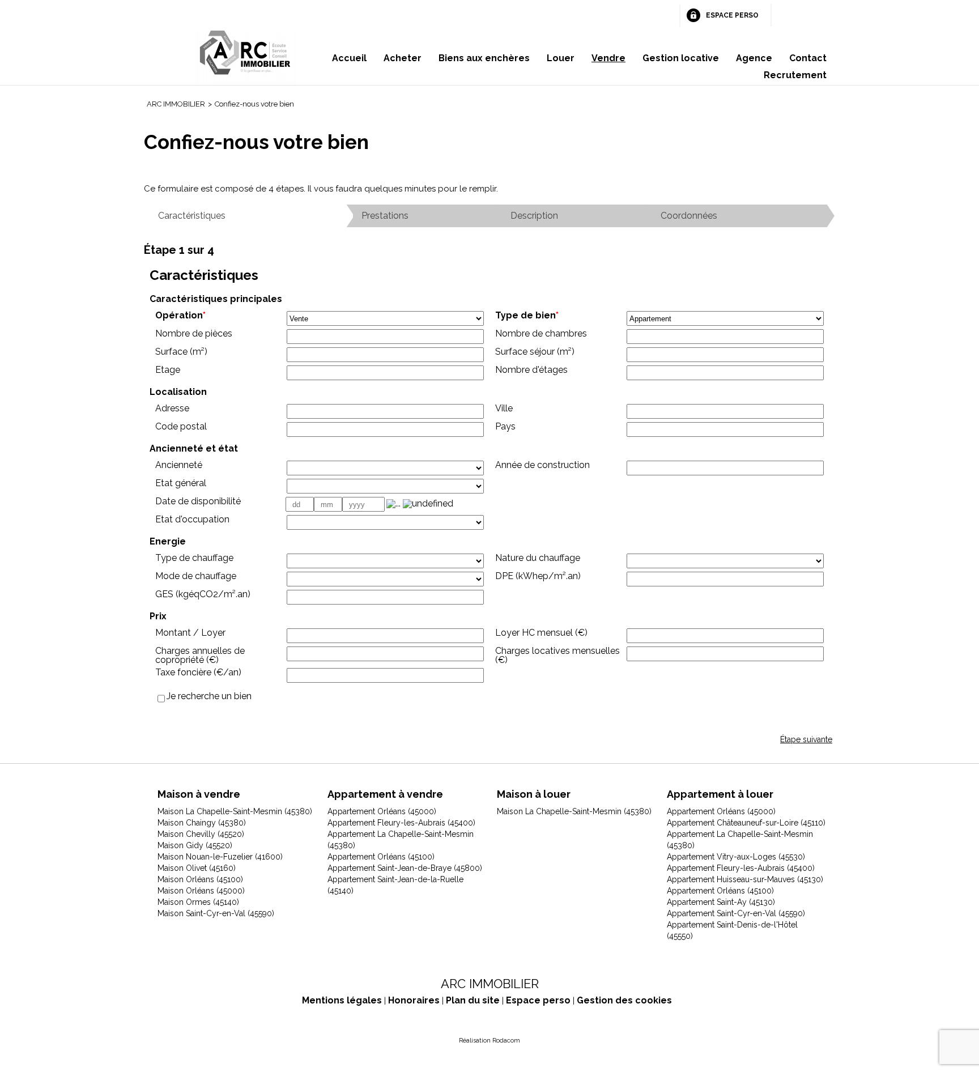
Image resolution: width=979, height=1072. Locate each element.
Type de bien (527, 315)
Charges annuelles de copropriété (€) (200, 655)
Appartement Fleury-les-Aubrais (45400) (401, 822)
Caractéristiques (191, 215)
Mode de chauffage (195, 576)
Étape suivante (806, 739)
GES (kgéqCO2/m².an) (202, 594)
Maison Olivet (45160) (197, 868)
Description (534, 215)
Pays (505, 426)
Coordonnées (689, 215)
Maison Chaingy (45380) (202, 822)
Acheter (403, 58)
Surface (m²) (181, 351)
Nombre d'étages (531, 369)
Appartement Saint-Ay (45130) (721, 902)
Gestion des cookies (624, 1000)
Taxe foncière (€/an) (198, 672)
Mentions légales (342, 1000)
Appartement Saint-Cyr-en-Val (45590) (736, 913)
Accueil (349, 58)
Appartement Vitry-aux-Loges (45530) (736, 856)
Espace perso (732, 15)
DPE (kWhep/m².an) (538, 576)
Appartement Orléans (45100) (381, 856)
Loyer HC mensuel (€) (541, 632)
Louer (560, 58)
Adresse (172, 408)
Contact (808, 58)
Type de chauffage (194, 557)
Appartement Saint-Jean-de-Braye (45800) (404, 868)
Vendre (608, 58)
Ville (504, 408)
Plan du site (473, 1000)
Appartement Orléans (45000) (381, 811)
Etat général (180, 483)
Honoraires (414, 1000)
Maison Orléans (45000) (201, 890)
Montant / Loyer (190, 632)
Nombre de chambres (541, 333)
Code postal (181, 426)
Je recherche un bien (209, 696)
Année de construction (542, 465)
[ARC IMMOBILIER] (246, 58)
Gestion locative (680, 58)
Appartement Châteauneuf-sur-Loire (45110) (746, 822)
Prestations (384, 215)
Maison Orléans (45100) (200, 879)
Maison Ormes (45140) (198, 902)
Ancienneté (178, 465)
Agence (754, 58)
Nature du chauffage (537, 557)
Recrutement (795, 75)
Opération (180, 315)
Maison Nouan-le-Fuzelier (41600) (220, 856)
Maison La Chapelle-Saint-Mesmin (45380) (235, 811)
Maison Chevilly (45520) (201, 834)
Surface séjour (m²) (534, 351)
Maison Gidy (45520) (195, 845)
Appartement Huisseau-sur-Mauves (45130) (745, 879)
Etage (167, 369)
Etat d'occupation (192, 519)
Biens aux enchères (484, 58)
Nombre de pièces (193, 333)
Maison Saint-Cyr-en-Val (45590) (216, 913)
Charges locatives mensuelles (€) (557, 655)
